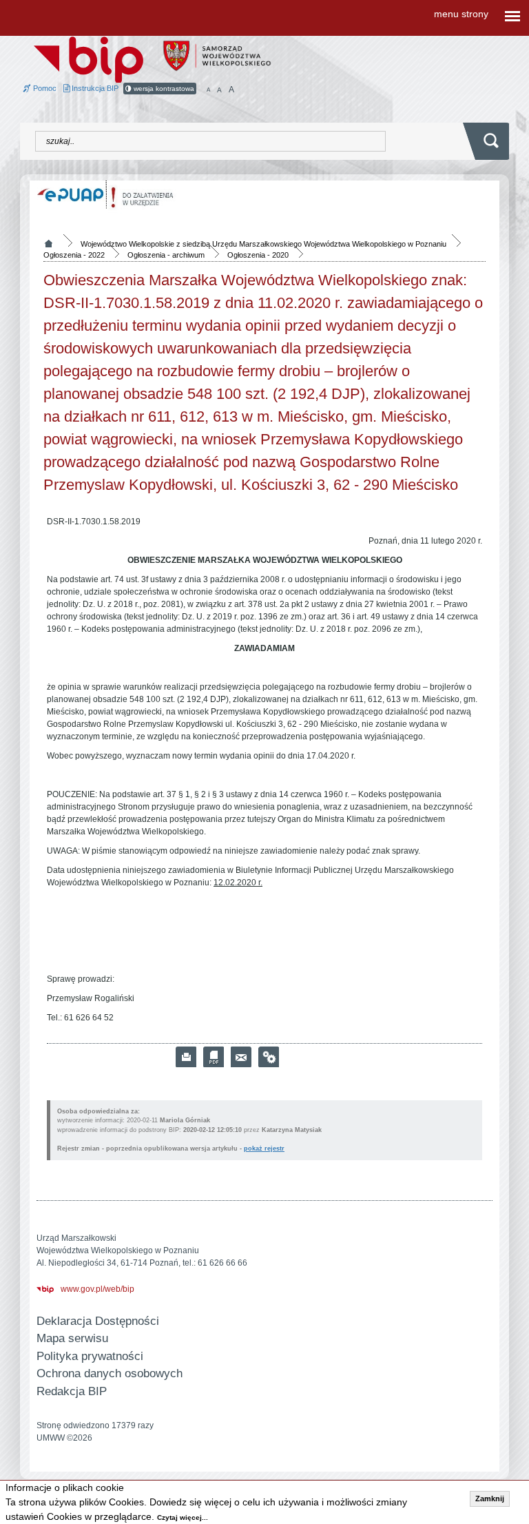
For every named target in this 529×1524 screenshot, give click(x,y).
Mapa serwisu (72, 1338)
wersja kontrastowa (163, 88)
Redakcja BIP (72, 1391)
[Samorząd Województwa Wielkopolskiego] (217, 55)
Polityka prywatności (90, 1356)
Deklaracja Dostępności (98, 1321)
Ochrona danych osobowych (110, 1373)
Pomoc (43, 88)
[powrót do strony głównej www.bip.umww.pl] (88, 58)
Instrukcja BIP (94, 88)
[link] (241, 1057)
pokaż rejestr (264, 1148)
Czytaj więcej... (182, 1517)
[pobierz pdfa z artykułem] (213, 1057)
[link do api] (268, 1057)
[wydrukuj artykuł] (186, 1057)
